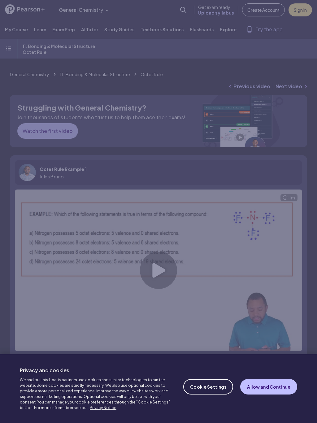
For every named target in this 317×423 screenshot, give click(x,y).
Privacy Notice (103, 407)
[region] (158, 388)
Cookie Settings (208, 387)
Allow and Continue (268, 387)
